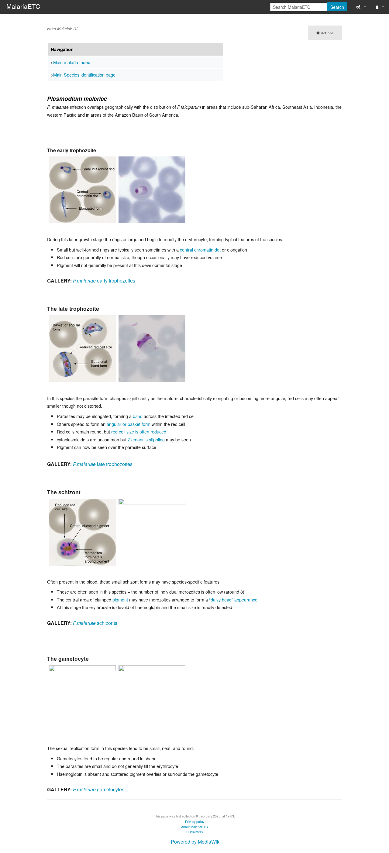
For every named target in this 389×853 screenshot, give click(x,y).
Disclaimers (194, 832)
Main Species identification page (84, 74)
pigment (120, 599)
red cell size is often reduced (138, 431)
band (138, 416)
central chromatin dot (200, 249)
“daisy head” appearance (233, 599)
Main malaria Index (71, 62)
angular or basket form (128, 424)
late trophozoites (103, 464)
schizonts (95, 622)
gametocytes (98, 789)
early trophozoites (104, 280)
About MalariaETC (194, 826)
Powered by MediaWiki (196, 841)
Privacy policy (194, 821)
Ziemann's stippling (146, 439)
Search (337, 7)
